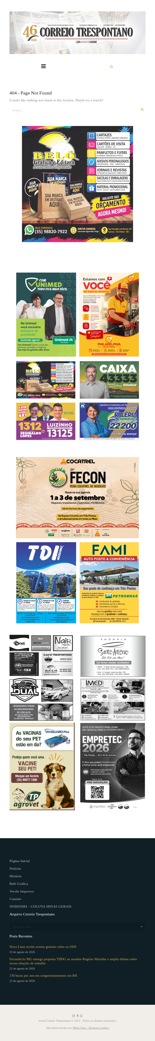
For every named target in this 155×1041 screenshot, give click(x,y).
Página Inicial (19, 861)
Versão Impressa (21, 891)
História (15, 876)
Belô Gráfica (18, 884)
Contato (15, 899)
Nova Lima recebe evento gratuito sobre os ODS (42, 947)
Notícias (15, 868)
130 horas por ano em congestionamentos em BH (43, 975)
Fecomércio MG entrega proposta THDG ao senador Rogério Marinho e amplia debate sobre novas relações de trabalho (73, 961)
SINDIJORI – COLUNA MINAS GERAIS (40, 906)
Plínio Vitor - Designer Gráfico (91, 1027)
